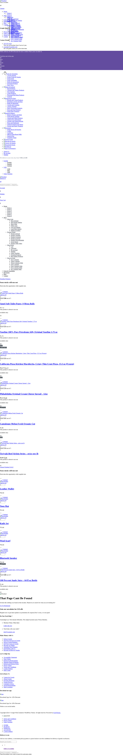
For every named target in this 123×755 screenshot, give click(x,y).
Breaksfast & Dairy (10, 98)
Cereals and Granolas (13, 105)
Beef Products (11, 88)
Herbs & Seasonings (13, 82)
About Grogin (8, 679)
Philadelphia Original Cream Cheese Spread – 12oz (24, 394)
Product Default (15, 23)
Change (2, 8)
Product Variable (15, 24)
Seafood (9, 96)
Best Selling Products (17, 256)
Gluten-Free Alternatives (14, 119)
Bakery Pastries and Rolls (14, 115)
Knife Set (4, 523)
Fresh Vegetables (12, 80)
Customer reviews (9, 684)
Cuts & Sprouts (11, 75)
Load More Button (16, 229)
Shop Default (14, 19)
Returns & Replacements (11, 660)
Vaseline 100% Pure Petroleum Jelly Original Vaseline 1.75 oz (28, 332)
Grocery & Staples (10, 143)
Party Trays (10, 85)
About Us (6, 35)
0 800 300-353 (8, 626)
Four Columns (15, 36)
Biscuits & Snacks (10, 141)
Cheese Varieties (12, 106)
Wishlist (6, 155)
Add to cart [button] (3, 295)
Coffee (9, 131)
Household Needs (10, 145)
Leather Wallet (7, 489)
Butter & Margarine (12, 103)
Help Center (7, 670)
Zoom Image (14, 242)
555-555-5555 (8, 43)
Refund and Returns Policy (11, 664)
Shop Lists (10, 17)
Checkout (13, 29)
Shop (5, 15)
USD (5, 167)
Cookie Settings (8, 669)
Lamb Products (11, 93)
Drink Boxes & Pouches (14, 129)
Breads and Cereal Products (15, 100)
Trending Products (5, 279)
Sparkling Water (11, 137)
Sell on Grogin (8, 639)
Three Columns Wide (17, 34)
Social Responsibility (10, 685)
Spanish (9, 164)
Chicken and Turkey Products (15, 90)
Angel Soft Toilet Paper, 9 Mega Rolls (17, 304)
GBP (8, 172)
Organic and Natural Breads (15, 121)
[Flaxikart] (3, 1)
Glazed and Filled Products (15, 118)
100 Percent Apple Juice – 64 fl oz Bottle (18, 580)
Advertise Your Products (10, 647)
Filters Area (14, 225)
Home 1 (9, 13)
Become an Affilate (9, 645)
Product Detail (11, 21)
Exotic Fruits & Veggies (14, 77)
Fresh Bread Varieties (13, 116)
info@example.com (9, 632)
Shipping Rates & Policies (11, 662)
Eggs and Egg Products (14, 110)
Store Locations (8, 687)
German (9, 165)
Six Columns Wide (16, 41)
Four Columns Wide (16, 38)
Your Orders (7, 659)
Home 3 (9, 16)
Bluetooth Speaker (8, 558)
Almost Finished (6, 467)
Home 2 (9, 15)
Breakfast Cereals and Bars (15, 101)
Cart (12, 27)
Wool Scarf (5, 541)
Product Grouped (16, 26)
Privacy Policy (8, 32)
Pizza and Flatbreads (13, 123)
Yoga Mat (4, 506)
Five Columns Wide (16, 39)
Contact (6, 24)
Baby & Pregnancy (10, 148)
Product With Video (16, 243)
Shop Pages (10, 25)
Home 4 (9, 213)
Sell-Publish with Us (9, 648)
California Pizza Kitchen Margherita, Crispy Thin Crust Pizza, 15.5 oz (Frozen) (37, 364)
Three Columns (15, 33)
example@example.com (10, 47)
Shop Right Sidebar (16, 20)
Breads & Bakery (10, 113)
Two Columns (15, 31)
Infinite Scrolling (15, 230)
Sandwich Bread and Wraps (15, 124)
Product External (15, 28)
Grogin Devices (8, 682)
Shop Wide (14, 224)
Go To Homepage (5, 605)
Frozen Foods (9, 139)
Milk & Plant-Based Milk (14, 134)
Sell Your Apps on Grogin (11, 644)
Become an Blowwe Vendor (12, 650)
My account (7, 153)
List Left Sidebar (15, 227)
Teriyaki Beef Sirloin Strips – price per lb (19, 453)
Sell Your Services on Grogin (12, 640)
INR (8, 170)
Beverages (7, 21)
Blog (5, 23)
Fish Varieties (11, 92)
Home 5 (9, 214)
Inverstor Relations (9, 680)
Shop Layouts (11, 29)
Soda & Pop (10, 136)
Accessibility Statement (10, 657)
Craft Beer (10, 133)
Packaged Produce (12, 83)
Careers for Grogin (9, 677)
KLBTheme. (57, 712)
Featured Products (16, 255)
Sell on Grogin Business (10, 642)
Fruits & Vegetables (9, 20)
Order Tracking (8, 33)
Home (5, 11)
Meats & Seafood (10, 87)
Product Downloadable (17, 29)
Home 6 (9, 216)
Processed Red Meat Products (15, 95)
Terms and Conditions (10, 667)
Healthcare (8, 146)
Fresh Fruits (10, 78)
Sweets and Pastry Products (15, 126)
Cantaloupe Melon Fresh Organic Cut (17, 424)
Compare (5, 291)
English (6, 161)
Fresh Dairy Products (13, 111)
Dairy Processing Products (14, 108)
